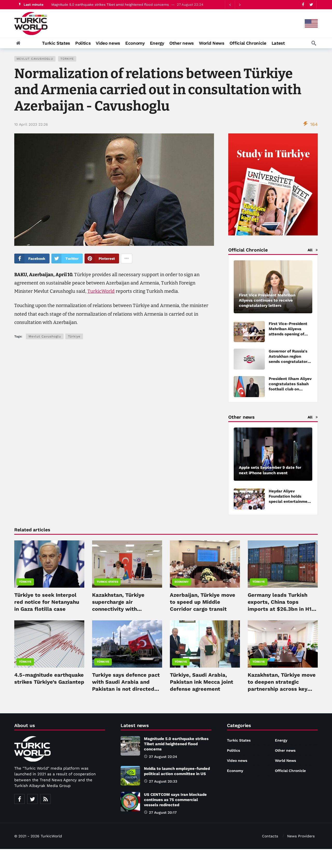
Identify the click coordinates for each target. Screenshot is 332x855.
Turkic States (107, 581)
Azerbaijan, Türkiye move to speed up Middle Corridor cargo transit (202, 602)
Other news (285, 750)
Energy (281, 740)
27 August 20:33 (163, 781)
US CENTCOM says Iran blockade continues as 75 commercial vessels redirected (175, 799)
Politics (233, 750)
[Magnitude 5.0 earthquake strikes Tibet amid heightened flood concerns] (130, 746)
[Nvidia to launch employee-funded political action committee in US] (130, 775)
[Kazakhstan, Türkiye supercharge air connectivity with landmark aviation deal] (127, 564)
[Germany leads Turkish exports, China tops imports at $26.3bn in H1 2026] (283, 564)
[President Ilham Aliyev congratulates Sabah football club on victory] (249, 386)
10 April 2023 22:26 (31, 124)
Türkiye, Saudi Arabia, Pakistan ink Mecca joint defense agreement (201, 682)
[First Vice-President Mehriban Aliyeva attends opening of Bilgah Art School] (249, 331)
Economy (182, 581)
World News (285, 760)
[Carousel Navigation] (235, 5)
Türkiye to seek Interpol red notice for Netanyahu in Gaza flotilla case (46, 602)
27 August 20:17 (163, 812)
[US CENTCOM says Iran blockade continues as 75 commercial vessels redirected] (130, 801)
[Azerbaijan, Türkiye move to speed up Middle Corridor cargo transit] (205, 564)
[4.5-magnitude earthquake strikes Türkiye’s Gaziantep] (49, 644)
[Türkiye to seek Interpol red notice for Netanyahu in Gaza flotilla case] (49, 564)
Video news (237, 760)
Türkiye (67, 58)
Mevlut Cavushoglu (35, 58)
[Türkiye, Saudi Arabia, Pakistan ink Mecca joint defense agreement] (205, 644)
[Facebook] (303, 4)
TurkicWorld (101, 291)
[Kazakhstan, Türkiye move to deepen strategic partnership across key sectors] (283, 644)
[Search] (314, 43)
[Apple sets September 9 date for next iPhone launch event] (273, 454)
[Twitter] (311, 4)
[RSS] (45, 799)
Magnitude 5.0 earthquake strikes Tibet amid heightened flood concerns (110, 4)
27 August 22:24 (163, 757)
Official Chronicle (290, 771)
